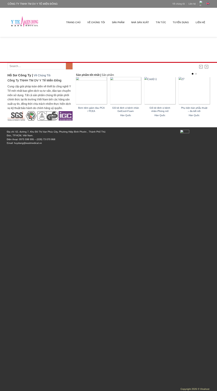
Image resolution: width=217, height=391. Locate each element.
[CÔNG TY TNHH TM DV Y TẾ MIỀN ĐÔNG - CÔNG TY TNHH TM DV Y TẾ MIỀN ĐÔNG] (25, 22)
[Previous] (201, 66)
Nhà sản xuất (140, 22)
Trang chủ (73, 22)
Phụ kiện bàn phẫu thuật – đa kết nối (194, 109)
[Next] (206, 66)
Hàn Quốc (125, 115)
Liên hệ (192, 4)
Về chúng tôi (178, 4)
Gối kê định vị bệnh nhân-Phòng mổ (160, 109)
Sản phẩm (118, 22)
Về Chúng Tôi (42, 75)
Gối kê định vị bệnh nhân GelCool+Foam (125, 109)
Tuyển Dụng (181, 22)
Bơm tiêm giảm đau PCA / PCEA (91, 109)
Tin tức (161, 22)
